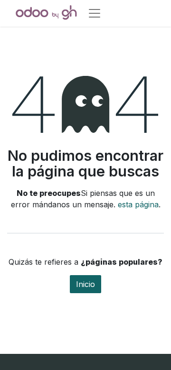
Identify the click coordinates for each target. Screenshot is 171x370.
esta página (138, 204)
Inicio (85, 284)
